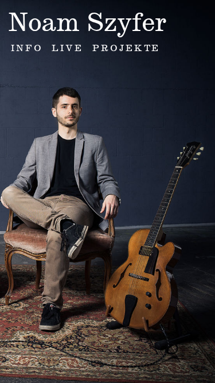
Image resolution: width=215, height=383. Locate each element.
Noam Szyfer (87, 21)
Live (67, 47)
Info (27, 47)
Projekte (126, 47)
